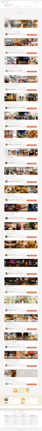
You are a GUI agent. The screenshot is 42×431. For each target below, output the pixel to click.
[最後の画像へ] (36, 23)
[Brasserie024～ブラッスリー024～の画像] (21, 300)
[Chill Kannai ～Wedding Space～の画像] (21, 152)
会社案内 (6, 428)
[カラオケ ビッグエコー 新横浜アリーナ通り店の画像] (21, 208)
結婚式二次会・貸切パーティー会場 (15, 411)
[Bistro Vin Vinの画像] (21, 373)
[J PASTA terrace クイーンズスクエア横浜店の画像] (21, 60)
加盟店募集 (24, 428)
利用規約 (8, 428)
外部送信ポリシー (17, 428)
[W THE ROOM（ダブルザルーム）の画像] (21, 281)
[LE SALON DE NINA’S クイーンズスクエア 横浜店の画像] (21, 116)
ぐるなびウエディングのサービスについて (29, 428)
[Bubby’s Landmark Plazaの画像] (21, 24)
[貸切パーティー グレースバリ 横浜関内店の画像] (21, 336)
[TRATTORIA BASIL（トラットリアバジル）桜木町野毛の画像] (21, 355)
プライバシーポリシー (14, 428)
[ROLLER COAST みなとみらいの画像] (21, 134)
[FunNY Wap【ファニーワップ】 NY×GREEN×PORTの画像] (21, 79)
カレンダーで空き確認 (32, 71)
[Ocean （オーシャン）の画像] (21, 97)
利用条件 (10, 428)
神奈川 (19, 411)
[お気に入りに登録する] (36, 29)
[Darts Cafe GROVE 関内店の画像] (21, 263)
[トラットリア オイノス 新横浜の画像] (21, 189)
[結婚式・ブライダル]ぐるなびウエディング (7, 411)
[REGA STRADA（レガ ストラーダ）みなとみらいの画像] (21, 42)
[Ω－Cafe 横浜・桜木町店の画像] (21, 244)
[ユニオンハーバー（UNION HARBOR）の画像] (21, 171)
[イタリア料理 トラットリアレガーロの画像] (21, 318)
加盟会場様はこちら (21, 428)
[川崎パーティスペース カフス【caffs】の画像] (21, 226)
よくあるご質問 (34, 428)
